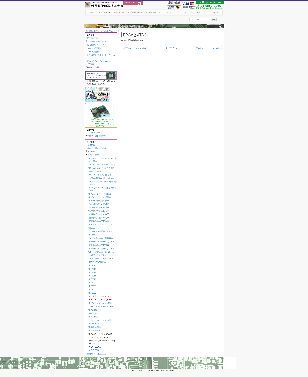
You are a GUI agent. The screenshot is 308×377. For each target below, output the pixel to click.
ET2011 (92, 276)
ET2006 (92, 289)
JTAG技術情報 (93, 132)
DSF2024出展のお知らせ (100, 175)
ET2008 (92, 286)
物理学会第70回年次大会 (100, 255)
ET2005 (92, 293)
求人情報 (91, 151)
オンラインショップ (172, 12)
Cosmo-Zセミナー (97, 228)
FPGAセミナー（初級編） (100, 194)
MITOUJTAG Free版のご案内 (101, 168)
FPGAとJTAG (100, 31)
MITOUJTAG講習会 (97, 262)
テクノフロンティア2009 (100, 320)
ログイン (217, 12)
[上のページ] (171, 48)
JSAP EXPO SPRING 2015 (101, 259)
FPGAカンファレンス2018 (100, 225)
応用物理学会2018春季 (99, 214)
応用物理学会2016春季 (99, 245)
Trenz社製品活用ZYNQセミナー (103, 204)
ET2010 (92, 279)
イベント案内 (93, 155)
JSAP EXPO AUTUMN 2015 (101, 252)
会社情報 (136, 12)
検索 (213, 19)
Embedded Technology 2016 (101, 242)
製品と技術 (104, 12)
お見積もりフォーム (193, 12)
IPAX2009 (93, 317)
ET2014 (92, 266)
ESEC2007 (94, 324)
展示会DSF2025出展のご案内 (102, 165)
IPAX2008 (93, 313)
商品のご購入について (97, 148)
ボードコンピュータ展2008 (101, 307)
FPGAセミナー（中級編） (100, 197)
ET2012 (92, 272)
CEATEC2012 (95, 350)
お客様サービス (152, 12)
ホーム (92, 12)
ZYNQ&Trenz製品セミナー (100, 231)
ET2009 (92, 283)
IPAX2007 (93, 310)
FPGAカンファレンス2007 (100, 296)
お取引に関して (120, 12)
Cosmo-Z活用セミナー (99, 201)
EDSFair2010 (95, 330)
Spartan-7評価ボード (96, 48)
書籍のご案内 (95, 171)
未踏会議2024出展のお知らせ (102, 178)
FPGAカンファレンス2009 (100, 303)
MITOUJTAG (92, 38)
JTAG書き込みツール (96, 41)
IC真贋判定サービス (96, 45)
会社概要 (91, 145)
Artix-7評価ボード (95, 52)
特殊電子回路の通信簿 (97, 354)
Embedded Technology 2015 (101, 248)
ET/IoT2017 (94, 235)
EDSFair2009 (95, 327)
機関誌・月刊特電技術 (97, 136)
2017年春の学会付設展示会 (101, 238)
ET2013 (92, 269)
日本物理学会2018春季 (99, 207)
